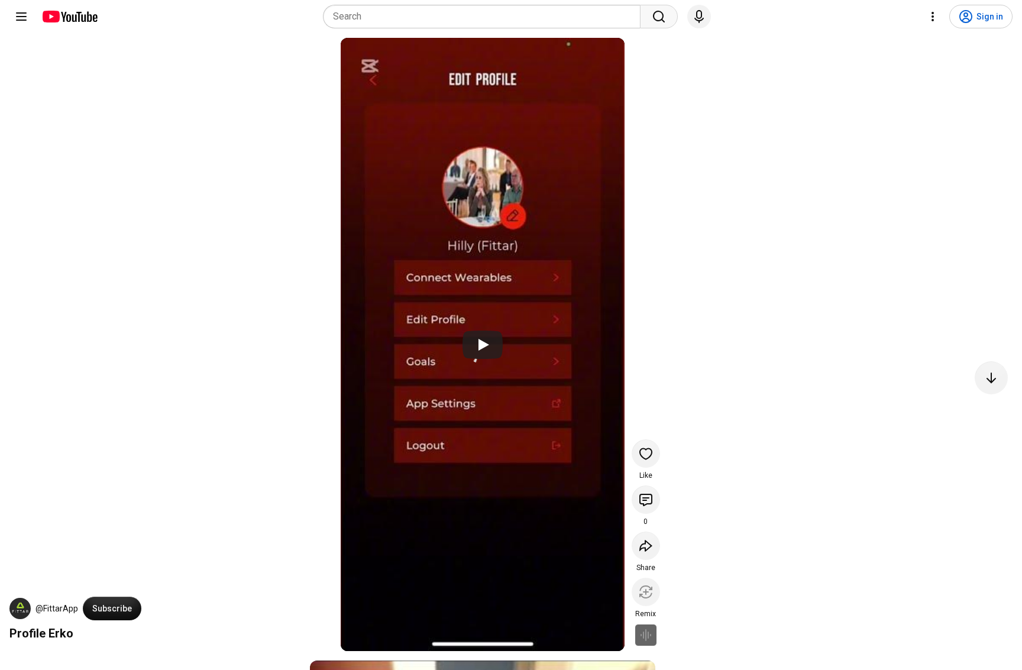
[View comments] (646, 499)
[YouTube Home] (69, 16)
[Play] (483, 345)
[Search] (659, 16)
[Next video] (991, 377)
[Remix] (646, 592)
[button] (20, 608)
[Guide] (21, 16)
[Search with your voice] (699, 16)
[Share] (646, 546)
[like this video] (646, 453)
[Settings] (933, 16)
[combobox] (485, 16)
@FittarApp (56, 608)
